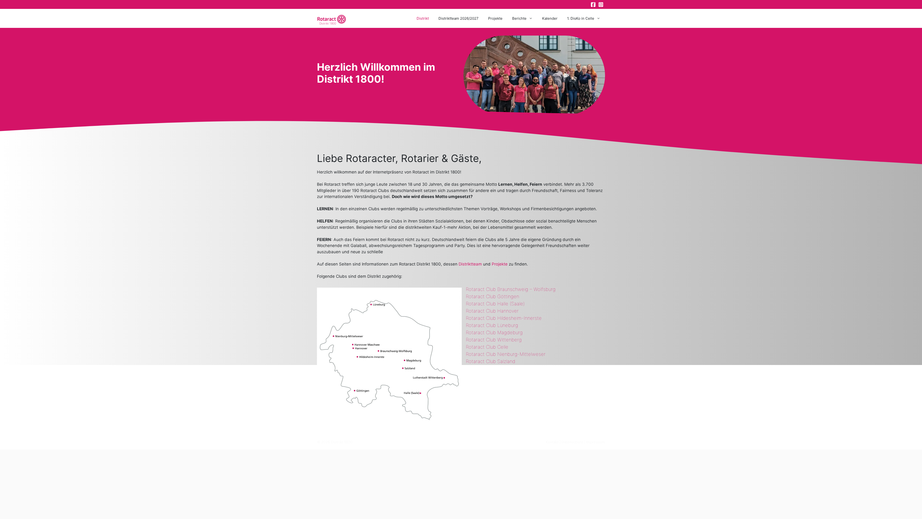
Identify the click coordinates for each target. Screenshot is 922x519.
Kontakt (552, 442)
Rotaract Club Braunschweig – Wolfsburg (511, 289)
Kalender (550, 18)
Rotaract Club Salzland (490, 361)
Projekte (495, 18)
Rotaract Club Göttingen (492, 296)
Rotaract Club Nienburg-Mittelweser (506, 354)
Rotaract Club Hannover (492, 311)
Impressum (595, 442)
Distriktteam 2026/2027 (458, 18)
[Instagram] (601, 4)
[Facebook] (593, 4)
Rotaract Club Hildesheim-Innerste (504, 318)
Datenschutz (572, 442)
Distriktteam (470, 264)
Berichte (519, 18)
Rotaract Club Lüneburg (492, 325)
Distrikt (423, 18)
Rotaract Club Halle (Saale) (495, 304)
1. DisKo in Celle (580, 18)
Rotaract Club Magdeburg (494, 332)
